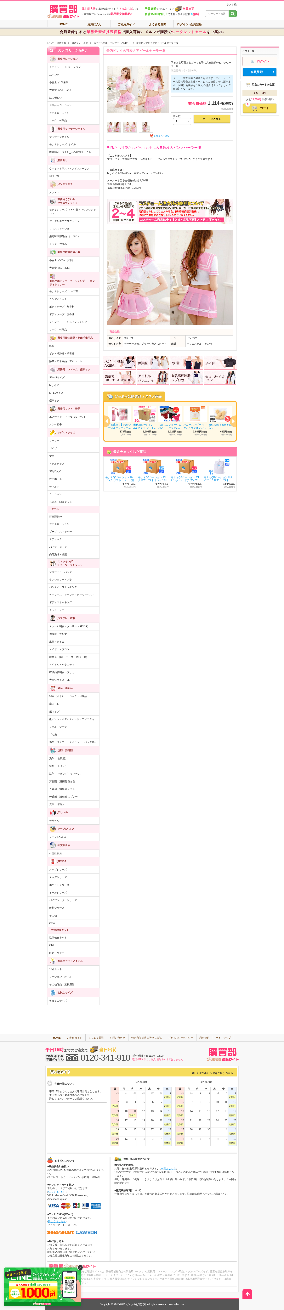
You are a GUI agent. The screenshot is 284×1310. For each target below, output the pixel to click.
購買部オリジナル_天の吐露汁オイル (70, 152)
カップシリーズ (58, 869)
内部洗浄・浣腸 (58, 554)
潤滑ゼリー (55, 176)
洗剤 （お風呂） (58, 758)
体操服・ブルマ (58, 634)
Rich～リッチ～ (58, 952)
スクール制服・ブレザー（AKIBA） (112, 43)
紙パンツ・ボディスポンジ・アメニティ (71, 719)
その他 (53, 915)
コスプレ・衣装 (80, 43)
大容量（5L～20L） (60, 267)
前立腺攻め (55, 516)
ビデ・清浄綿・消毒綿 (61, 353)
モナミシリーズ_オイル (62, 144)
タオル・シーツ (58, 726)
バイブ (53, 448)
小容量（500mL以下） (61, 260)
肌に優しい (55, 97)
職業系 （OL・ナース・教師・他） (68, 657)
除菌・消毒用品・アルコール (65, 361)
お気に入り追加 (161, 136)
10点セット (55, 969)
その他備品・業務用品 (61, 984)
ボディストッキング (60, 602)
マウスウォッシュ (59, 228)
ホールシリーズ (58, 892)
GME (52, 945)
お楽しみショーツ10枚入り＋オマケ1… (169, 426)
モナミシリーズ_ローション (65, 66)
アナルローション (59, 112)
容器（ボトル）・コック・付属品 (68, 696)
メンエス (54, 192)
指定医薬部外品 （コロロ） (64, 236)
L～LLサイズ (56, 392)
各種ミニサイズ (58, 1000)
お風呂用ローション (60, 105)
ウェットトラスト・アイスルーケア (69, 168)
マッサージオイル (59, 136)
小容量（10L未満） (60, 82)
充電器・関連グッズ (60, 501)
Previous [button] (104, 421)
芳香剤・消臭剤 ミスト (62, 789)
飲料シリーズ (56, 907)
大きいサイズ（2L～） (62, 679)
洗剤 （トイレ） (58, 766)
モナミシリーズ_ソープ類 (63, 291)
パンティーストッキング (63, 587)
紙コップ (54, 711)
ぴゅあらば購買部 (56, 43)
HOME (63, 24)
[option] (170, 421)
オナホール (55, 478)
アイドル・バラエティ (61, 664)
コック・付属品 (58, 120)
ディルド (54, 486)
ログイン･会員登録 (189, 24)
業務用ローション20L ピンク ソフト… (144, 426)
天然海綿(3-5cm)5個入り (220, 426)
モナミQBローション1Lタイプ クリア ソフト (218, 479)
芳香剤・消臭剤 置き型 (62, 781)
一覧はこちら (168, 1168)
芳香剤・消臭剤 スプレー (63, 796)
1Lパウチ (54, 74)
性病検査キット (58, 937)
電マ (51, 456)
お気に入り (94, 24)
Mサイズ (54, 385)
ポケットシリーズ (59, 885)
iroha (52, 923)
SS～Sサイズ (57, 377)
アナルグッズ (56, 463)
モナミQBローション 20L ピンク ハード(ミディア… (185, 479)
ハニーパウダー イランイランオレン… (195, 426)
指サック (54, 400)
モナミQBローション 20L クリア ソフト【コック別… (153, 479)
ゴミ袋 (53, 734)
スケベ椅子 (55, 424)
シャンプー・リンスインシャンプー (69, 321)
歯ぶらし (54, 703)
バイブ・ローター (59, 546)
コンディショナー (59, 299)
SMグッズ (55, 471)
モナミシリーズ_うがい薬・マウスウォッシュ (72, 211)
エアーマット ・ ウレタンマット (67, 416)
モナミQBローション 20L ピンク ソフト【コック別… (120, 479)
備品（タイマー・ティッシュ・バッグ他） (73, 742)
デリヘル (54, 820)
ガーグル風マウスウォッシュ (65, 221)
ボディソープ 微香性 (61, 314)
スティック (55, 539)
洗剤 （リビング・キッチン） (66, 773)
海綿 (51, 345)
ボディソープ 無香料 (61, 306)
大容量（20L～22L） (60, 89)
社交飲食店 (55, 853)
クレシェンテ (56, 610)
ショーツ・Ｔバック (60, 571)
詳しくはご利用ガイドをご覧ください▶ (213, 1073)
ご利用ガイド (126, 24)
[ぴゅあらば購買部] (63, 11)
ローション (55, 494)
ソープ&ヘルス (57, 836)
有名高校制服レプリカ (61, 672)
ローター (54, 440)
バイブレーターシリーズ (63, 900)
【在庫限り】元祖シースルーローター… (119, 426)
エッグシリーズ (58, 877)
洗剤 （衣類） (57, 804)
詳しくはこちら (57, 1191)
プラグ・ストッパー (60, 531)
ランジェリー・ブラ (60, 579)
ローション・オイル (60, 976)
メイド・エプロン (59, 649)
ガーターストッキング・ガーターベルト (71, 594)
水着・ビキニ (56, 641)
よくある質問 (157, 24)
